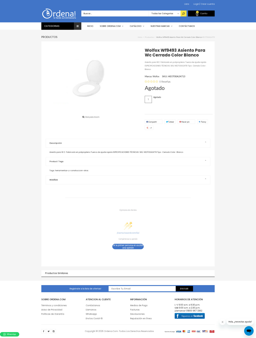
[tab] (128, 143)
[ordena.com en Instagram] (53, 331)
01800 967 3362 (194, 310)
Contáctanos (93, 305)
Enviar (184, 288)
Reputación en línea (141, 318)
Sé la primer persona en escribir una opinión (128, 246)
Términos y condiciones (54, 305)
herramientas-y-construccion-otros (71, 170)
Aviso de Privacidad (51, 309)
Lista (186, 4)
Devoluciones (137, 314)
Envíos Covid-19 (94, 318)
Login (196, 4)
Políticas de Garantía (52, 314)
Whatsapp (91, 314)
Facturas (135, 309)
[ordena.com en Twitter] (48, 331)
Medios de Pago (139, 305)
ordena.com (111, 331)
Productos (49, 37)
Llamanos (91, 309)
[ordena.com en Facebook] (43, 331)
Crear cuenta (207, 4)
